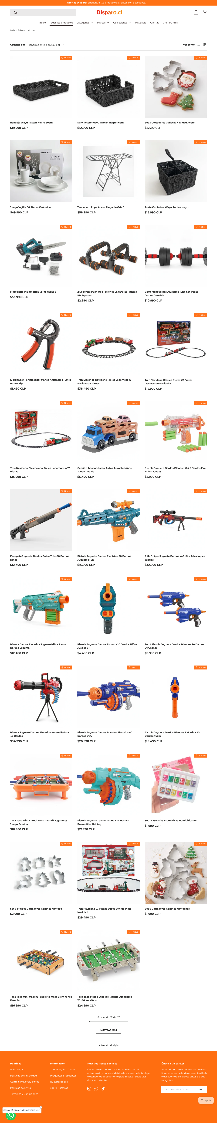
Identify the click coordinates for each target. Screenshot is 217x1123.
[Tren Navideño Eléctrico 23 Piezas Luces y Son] (108, 873)
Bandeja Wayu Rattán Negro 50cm (31, 122)
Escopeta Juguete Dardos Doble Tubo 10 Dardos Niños (39, 558)
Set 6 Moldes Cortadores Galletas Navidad (36, 908)
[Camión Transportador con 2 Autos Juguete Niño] (108, 432)
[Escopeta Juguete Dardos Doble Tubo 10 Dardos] (41, 520)
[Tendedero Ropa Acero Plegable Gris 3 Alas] (108, 171)
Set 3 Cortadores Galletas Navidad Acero (170, 122)
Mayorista (140, 22)
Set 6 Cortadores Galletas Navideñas (167, 908)
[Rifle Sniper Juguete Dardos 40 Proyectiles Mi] (176, 520)
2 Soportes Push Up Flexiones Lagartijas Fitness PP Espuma (107, 293)
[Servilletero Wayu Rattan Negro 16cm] (108, 87)
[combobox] (43, 12)
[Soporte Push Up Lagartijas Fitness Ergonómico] (108, 256)
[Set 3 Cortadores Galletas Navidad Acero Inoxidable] (176, 87)
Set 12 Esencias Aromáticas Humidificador (171, 820)
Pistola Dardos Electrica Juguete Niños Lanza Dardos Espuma (38, 646)
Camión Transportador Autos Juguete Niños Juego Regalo (104, 470)
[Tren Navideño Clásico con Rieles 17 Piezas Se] (41, 432)
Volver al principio (108, 1045)
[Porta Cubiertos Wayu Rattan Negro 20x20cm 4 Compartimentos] (176, 171)
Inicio (42, 22)
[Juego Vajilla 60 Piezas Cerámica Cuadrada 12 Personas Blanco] (41, 171)
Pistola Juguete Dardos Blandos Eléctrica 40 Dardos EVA (104, 734)
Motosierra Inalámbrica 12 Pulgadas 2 (33, 291)
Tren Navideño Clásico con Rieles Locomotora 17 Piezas (40, 470)
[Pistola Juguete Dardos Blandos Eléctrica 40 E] (108, 697)
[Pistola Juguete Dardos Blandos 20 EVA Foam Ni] (176, 608)
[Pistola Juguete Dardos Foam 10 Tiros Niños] (108, 608)
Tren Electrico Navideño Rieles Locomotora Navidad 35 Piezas (104, 381)
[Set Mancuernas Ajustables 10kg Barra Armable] (176, 256)
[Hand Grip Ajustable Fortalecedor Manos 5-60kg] (41, 344)
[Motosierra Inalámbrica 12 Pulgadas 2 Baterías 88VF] (41, 256)
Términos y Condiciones (24, 1093)
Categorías (83, 22)
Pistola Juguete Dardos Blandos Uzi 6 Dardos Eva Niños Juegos (175, 470)
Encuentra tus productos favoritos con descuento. (117, 2)
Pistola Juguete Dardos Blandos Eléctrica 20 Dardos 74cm (172, 734)
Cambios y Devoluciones (24, 1081)
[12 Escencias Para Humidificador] (176, 785)
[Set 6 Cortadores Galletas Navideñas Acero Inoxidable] (176, 873)
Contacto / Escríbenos (63, 1069)
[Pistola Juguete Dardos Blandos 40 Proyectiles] (108, 785)
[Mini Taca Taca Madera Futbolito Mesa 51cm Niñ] (41, 961)
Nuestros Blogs (59, 1081)
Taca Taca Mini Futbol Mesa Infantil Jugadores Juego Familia (38, 822)
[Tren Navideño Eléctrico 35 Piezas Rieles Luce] (108, 344)
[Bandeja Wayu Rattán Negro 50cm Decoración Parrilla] (41, 87)
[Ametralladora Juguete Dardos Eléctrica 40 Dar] (41, 697)
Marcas (101, 22)
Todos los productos (61, 22)
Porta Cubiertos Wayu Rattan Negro (167, 207)
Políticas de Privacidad (23, 1075)
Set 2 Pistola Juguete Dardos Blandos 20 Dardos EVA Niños (174, 646)
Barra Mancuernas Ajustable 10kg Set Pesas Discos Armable (171, 293)
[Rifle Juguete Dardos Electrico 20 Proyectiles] (108, 520)
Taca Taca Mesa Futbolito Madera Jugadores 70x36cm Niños (104, 998)
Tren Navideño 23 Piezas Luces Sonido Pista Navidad (104, 910)
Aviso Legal (17, 1069)
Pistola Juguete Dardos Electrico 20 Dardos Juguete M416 (104, 558)
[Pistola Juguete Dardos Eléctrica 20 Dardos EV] (176, 697)
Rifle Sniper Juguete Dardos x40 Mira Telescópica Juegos (175, 558)
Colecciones (120, 22)
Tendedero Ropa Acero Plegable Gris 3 (100, 207)
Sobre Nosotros (59, 1087)
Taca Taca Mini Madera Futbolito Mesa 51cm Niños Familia (41, 998)
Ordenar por (17, 44)
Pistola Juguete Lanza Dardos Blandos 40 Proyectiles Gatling (103, 822)
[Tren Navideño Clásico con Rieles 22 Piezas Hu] (176, 344)
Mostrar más (108, 1030)
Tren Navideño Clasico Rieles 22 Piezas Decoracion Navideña (168, 381)
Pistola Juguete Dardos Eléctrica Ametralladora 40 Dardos (39, 734)
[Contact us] (11, 1115)
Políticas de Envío (20, 1087)
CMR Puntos (170, 22)
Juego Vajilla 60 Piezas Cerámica (30, 207)
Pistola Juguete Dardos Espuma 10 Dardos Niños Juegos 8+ (107, 646)
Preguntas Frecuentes (63, 1075)
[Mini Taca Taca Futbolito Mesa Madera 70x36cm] (108, 961)
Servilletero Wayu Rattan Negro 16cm (100, 122)
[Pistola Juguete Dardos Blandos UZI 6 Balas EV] (176, 432)
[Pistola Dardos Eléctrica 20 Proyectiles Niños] (41, 608)
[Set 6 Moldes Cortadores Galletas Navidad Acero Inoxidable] (41, 873)
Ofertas (154, 22)
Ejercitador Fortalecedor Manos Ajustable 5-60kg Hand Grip (40, 381)
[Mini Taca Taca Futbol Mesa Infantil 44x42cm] (41, 785)
